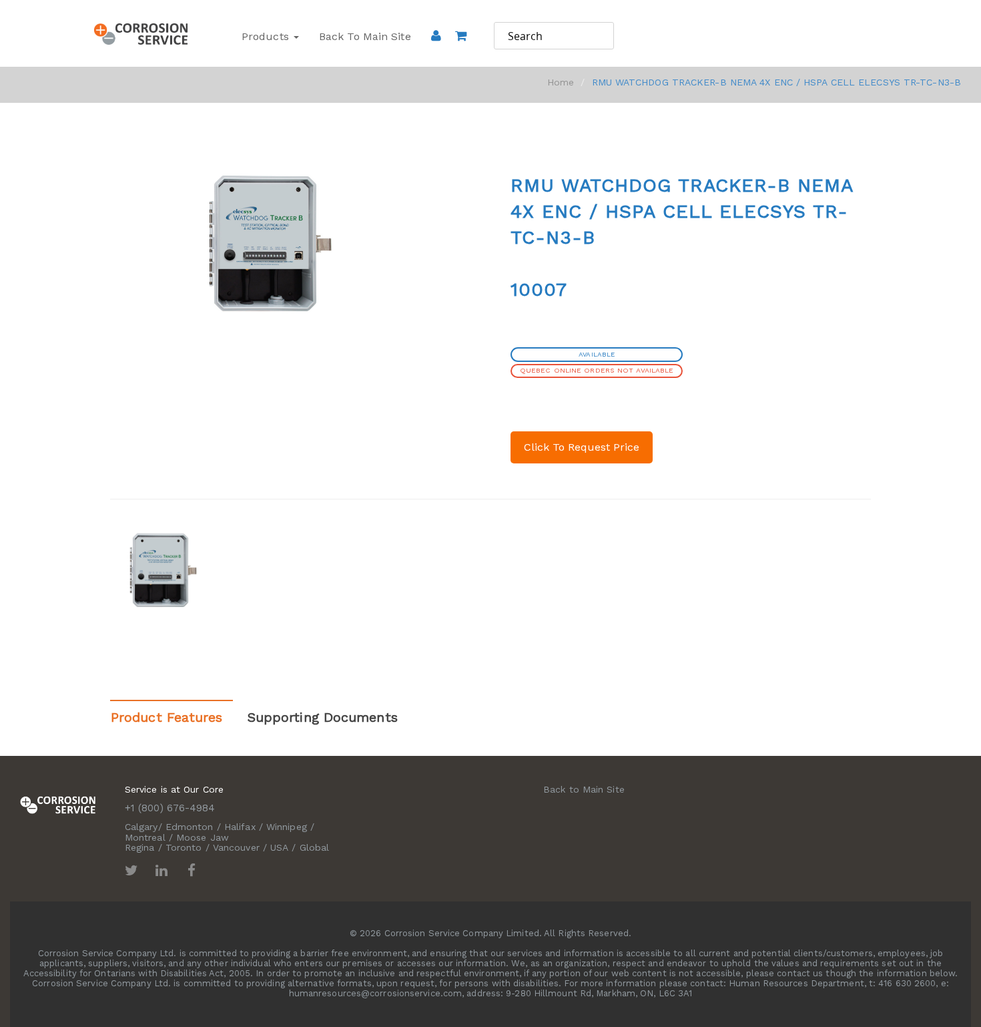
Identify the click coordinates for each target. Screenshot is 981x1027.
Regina (140, 847)
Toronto (184, 847)
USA (279, 847)
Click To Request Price (581, 447)
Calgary (141, 826)
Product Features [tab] (167, 717)
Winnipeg (286, 826)
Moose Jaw (202, 837)
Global (315, 847)
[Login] (436, 35)
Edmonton (190, 826)
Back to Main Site (365, 36)
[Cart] (460, 54)
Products (267, 36)
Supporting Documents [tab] (323, 717)
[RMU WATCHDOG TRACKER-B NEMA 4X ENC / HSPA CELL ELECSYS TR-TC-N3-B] (165, 570)
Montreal (145, 837)
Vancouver (236, 847)
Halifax (240, 826)
